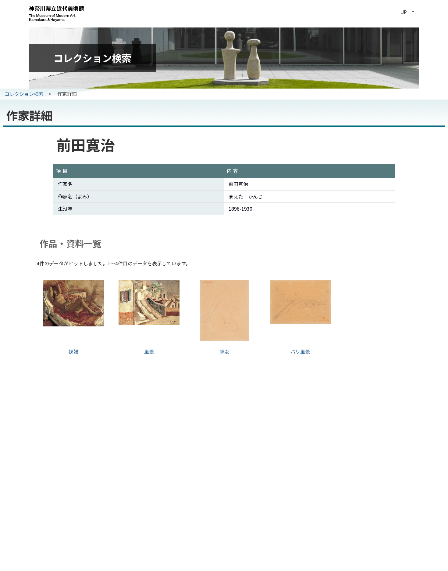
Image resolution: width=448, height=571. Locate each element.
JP (404, 12)
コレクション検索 (24, 93)
